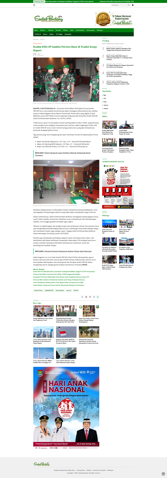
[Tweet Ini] (86, 296)
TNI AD (76, 290)
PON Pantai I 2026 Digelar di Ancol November (124, 231)
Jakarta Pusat (38, 290)
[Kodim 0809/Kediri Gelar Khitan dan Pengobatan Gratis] (43, 311)
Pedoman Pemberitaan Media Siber (64, 470)
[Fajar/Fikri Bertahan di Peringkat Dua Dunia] (126, 259)
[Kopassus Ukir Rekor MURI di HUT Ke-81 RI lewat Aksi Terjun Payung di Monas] (66, 332)
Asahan (106, 108)
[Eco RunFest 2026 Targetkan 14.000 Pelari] (126, 241)
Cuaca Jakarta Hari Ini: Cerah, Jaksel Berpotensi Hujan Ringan (65, 361)
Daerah (42, 30)
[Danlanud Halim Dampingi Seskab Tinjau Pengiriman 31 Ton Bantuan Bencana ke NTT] (126, 142)
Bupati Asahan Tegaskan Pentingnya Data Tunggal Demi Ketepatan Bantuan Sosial (119, 49)
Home (36, 30)
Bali (105, 95)
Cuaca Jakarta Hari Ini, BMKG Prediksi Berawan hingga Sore (42, 361)
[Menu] (34, 5)
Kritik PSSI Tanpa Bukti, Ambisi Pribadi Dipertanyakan (108, 267)
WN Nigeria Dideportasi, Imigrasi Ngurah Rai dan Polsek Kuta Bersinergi (120, 66)
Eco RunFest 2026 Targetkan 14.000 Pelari (126, 248)
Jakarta (106, 105)
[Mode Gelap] (133, 5)
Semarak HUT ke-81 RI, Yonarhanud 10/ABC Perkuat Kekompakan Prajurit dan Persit (88, 341)
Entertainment (80, 30)
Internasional (90, 30)
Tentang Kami (81, 470)
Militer (40, 43)
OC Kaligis (59, 34)
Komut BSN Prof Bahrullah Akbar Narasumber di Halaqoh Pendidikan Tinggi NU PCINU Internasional (64, 271)
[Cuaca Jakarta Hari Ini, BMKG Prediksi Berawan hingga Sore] (43, 353)
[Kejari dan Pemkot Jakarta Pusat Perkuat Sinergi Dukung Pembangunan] (89, 311)
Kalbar (51, 34)
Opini (71, 30)
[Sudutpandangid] (49, 18)
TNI (105, 98)
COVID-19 (37, 34)
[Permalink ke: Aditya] (34, 54)
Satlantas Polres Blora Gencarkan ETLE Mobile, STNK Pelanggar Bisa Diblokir (92, 1)
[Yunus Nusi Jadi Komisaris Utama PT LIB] (109, 224)
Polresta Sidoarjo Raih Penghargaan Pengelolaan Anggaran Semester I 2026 (118, 83)
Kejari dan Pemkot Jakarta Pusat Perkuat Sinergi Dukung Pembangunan (89, 320)
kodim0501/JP (49, 290)
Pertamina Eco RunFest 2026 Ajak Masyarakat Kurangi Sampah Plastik (109, 249)
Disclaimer (110, 470)
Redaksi (89, 470)
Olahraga (99, 30)
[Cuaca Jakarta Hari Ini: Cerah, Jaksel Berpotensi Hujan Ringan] (66, 353)
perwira (68, 290)
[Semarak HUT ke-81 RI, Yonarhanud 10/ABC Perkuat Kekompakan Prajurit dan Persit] (89, 332)
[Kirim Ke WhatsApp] (97, 296)
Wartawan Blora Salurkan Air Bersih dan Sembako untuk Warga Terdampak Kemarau (59, 280)
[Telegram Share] (93, 296)
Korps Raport (60, 290)
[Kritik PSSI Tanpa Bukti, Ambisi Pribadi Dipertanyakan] (109, 259)
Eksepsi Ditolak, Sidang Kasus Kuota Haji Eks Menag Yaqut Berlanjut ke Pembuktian (58, 285)
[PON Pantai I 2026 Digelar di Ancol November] (126, 224)
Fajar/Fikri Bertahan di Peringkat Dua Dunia (126, 266)
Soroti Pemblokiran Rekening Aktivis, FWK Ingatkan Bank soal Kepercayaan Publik (58, 282)
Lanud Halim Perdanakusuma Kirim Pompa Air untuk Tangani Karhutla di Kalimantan (126, 132)
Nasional (50, 30)
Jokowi (45, 34)
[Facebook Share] (82, 296)
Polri (105, 102)
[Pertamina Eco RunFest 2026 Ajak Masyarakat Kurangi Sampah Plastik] (109, 241)
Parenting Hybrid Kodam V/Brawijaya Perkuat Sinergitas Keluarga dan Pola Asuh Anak (65, 320)
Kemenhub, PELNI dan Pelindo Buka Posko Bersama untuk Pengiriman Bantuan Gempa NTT (61, 277)
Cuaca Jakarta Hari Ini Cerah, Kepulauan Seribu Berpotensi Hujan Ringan (42, 341)
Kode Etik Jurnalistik (99, 470)
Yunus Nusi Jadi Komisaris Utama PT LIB (108, 231)
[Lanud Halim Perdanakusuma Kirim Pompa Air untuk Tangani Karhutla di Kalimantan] (126, 125)
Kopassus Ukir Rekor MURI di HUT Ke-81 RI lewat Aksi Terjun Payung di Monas (65, 341)
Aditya (39, 54)
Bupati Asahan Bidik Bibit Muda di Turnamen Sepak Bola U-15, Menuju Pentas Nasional (119, 57)
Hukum (65, 30)
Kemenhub (68, 34)
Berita (35, 43)
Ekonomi (58, 30)
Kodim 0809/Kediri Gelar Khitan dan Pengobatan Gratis (43, 319)
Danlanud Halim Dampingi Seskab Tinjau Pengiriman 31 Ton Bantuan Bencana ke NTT (126, 150)
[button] (129, 5)
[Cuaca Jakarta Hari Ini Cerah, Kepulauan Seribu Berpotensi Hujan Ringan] (43, 332)
